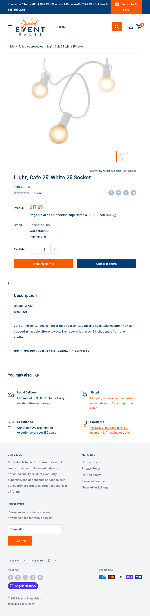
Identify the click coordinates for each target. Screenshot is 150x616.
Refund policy (91, 474)
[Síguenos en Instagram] (25, 577)
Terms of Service (93, 481)
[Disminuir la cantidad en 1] (34, 249)
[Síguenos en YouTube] (40, 577)
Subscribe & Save (129, 6)
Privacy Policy (91, 468)
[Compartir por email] (133, 192)
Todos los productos (31, 46)
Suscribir (20, 541)
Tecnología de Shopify (21, 603)
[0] (139, 26)
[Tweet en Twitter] (126, 192)
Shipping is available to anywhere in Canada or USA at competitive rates (113, 403)
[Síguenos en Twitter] (18, 577)
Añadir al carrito (43, 263)
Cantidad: (20, 249)
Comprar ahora (106, 263)
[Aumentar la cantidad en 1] (55, 249)
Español (14, 560)
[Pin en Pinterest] (118, 192)
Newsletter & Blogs (95, 487)
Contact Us (89, 462)
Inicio (11, 46)
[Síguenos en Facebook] (10, 577)
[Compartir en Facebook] (111, 192)
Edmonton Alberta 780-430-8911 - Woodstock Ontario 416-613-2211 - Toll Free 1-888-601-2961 (58, 6)
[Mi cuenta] (131, 27)
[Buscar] (117, 26)
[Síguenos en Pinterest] (33, 577)
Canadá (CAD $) (41, 560)
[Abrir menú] (10, 26)
